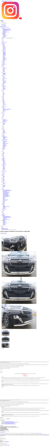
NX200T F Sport (5, 145)
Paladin (4, 174)
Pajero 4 (4, 160)
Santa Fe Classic (5, 106)
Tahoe (3, 62)
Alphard (4, 203)
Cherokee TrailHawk (5, 120)
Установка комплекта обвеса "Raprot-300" (9, 423)
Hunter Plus (4, 50)
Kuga (3, 69)
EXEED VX (4, 52)
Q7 (3, 39)
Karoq (3, 179)
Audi (2, 38)
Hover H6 (4, 89)
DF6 (3, 65)
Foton (2, 72)
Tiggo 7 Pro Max (5, 58)
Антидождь (4, 31)
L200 (3, 161)
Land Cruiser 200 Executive (6, 192)
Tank (2, 184)
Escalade (4, 43)
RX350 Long (4, 142)
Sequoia (4, 201)
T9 (3, 115)
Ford (2, 67)
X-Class (4, 159)
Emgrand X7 (4, 82)
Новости (4, 37)
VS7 (3, 127)
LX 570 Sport (4, 146)
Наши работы (4, 33)
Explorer (4, 68)
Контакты (4, 34)
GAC (2, 75)
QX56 (3, 110)
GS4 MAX (4, 76)
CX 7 (3, 157)
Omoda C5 (4, 51)
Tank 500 (4, 185)
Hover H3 (4, 88)
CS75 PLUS (4, 48)
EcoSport (4, 70)
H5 (3, 95)
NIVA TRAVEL (5, 171)
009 (3, 213)
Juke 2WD (4, 170)
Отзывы (4, 223)
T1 (3, 125)
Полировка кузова (5, 30)
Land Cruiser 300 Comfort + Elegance (7, 190)
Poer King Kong (5, 86)
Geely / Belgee (3, 79)
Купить (1, 372)
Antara (3, 172)
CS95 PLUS (4, 49)
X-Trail (4, 166)
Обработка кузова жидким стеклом (7, 217)
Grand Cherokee (5, 119)
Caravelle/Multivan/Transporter (6, 206)
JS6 (3, 114)
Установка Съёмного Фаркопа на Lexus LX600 (9, 422)
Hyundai (3, 100)
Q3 (3, 40)
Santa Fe (4, 102)
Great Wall (3, 85)
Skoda (2, 178)
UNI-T (3, 45)
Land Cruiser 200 (5, 191)
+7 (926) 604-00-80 (4, 25)
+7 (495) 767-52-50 (25, 374)
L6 (3, 149)
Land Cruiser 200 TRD (5, 193)
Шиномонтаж (4, 32)
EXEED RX (4, 53)
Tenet (2, 187)
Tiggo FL (4, 56)
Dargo (3, 93)
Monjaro (4, 83)
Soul (3, 133)
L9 (3, 150)
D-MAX (4, 112)
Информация (3, 220)
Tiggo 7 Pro (4, 57)
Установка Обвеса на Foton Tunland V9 (8, 421)
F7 (3, 92)
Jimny (3, 183)
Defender (4, 138)
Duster (3, 177)
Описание (3, 348)
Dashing (4, 124)
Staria (3, 101)
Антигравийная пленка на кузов (7, 29)
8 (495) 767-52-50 (4, 24)
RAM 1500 (4, 64)
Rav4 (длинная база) (5, 199)
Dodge (2, 63)
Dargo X (4, 94)
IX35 (3, 105)
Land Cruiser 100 (5, 200)
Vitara (3, 182)
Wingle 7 (4, 87)
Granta (3, 134)
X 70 (3, 152)
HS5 (3, 98)
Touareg (4, 205)
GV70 (3, 84)
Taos (3, 204)
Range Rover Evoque (5, 139)
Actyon (4, 181)
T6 (3, 116)
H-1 (3, 104)
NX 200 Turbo (4, 144)
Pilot (3, 97)
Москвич (3, 214)
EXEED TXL (4, 54)
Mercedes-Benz (3, 158)
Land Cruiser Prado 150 (5, 194)
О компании (4, 36)
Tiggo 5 (4, 55)
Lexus (2, 140)
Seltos (3, 131)
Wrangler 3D (4, 121)
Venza (3, 202)
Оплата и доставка (5, 35)
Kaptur (3, 175)
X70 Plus (4, 123)
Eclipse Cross (4, 163)
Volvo (2, 209)
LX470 (4, 148)
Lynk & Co (3, 153)
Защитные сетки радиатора (6, 219)
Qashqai (4, 168)
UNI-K (4, 44)
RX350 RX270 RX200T (5, 143)
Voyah (2, 211)
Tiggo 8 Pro (4, 59)
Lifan (2, 151)
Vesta (3, 135)
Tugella (4, 81)
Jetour (2, 122)
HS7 (3, 99)
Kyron (3, 180)
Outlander (4, 162)
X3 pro (4, 128)
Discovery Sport (4, 136)
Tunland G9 (4, 73)
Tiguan (3, 208)
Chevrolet (3, 61)
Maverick (4, 71)
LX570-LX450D (5, 141)
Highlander (4, 198)
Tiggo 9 (4, 60)
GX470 (4, 147)
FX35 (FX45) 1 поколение (6, 109)
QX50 (3, 108)
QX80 (3, 111)
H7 (3, 91)
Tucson (4, 103)
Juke (3, 169)
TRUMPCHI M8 (5, 78)
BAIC (2, 41)
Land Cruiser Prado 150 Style (6, 195)
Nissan (2, 164)
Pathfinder (4, 165)
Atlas (3, 80)
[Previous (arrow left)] (0, 446)
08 (3, 154)
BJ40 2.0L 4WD (5, 42)
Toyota (2, 189)
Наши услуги (3, 215)
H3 (3, 90)
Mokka (4, 173)
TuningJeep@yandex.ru (4, 1)
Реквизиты (4, 222)
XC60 (3, 210)
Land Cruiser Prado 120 (5, 196)
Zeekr (2, 212)
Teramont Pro (4, 207)
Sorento (4, 130)
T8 (3, 188)
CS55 (3, 46)
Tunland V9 (4, 74)
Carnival (4, 132)
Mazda (2, 155)
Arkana (4, 176)
